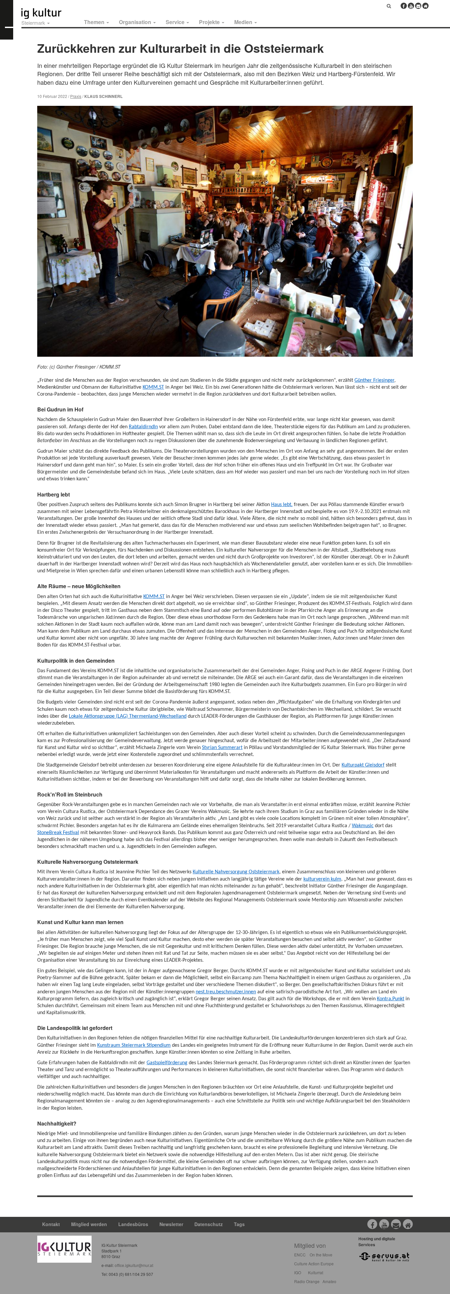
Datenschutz (208, 1224)
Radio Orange (307, 1281)
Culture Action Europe (314, 1263)
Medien (244, 22)
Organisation (136, 22)
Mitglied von (310, 1245)
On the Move (321, 1254)
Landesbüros (133, 1224)
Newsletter (171, 1224)
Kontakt (51, 1224)
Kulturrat (315, 1272)
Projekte (210, 22)
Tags (239, 1224)
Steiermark (33, 22)
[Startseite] (48, 13)
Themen (95, 22)
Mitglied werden (89, 1224)
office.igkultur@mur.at (134, 1265)
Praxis (75, 96)
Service (176, 22)
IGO (297, 1272)
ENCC (300, 1254)
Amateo (329, 1281)
